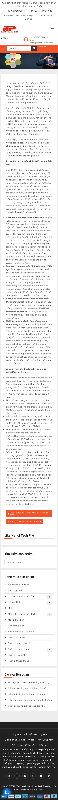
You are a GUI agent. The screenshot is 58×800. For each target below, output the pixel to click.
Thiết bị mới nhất (16, 655)
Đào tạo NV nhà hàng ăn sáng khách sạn (29, 682)
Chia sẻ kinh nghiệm (24, 15)
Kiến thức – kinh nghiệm (35, 734)
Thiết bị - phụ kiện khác (20, 637)
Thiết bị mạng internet (19, 649)
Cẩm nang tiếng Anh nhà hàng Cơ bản (27, 688)
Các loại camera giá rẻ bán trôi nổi (23, 521)
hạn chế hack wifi (24, 368)
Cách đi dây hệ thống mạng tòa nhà (26, 705)
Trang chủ (16, 734)
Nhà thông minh (16, 625)
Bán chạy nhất (15, 590)
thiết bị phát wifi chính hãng (36, 452)
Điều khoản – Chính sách (23, 745)
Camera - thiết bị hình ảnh (21, 596)
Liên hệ (28, 19)
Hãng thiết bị (14, 602)
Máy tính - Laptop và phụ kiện (23, 614)
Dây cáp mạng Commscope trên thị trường (30, 700)
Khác (10, 608)
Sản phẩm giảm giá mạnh (21, 631)
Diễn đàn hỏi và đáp (15, 739)
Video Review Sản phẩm (40, 739)
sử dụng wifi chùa (27, 481)
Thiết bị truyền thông (18, 660)
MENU (6, 38)
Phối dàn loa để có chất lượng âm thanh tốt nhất (29, 514)
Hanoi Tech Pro (26, 504)
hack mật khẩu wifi (28, 161)
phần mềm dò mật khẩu (23, 384)
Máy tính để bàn (16, 619)
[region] (29, 61)
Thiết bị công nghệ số (19, 643)
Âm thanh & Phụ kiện (18, 584)
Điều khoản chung (43, 15)
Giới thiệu (8, 15)
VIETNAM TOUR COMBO (32, 789)
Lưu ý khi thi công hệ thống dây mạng (27, 694)
